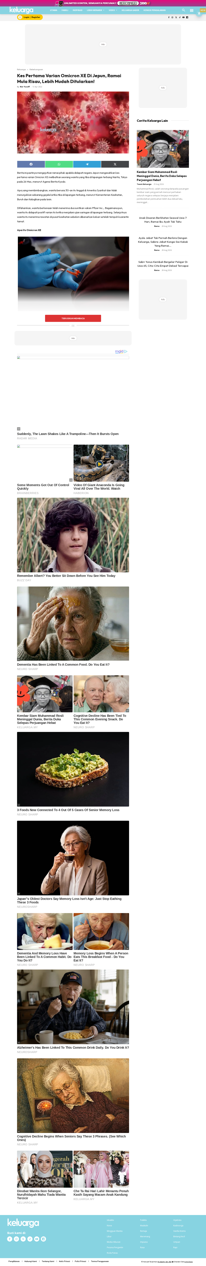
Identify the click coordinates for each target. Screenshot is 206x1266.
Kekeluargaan (36, 69)
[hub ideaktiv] (191, 8)
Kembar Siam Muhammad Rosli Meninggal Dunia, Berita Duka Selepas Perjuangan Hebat (162, 176)
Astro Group (188, 1262)
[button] (183, 10)
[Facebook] (169, 17)
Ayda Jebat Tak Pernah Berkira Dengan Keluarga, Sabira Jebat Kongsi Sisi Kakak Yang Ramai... (163, 241)
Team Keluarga (144, 184)
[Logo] (21, 10)
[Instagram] (172, 17)
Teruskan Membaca (73, 318)
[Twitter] (176, 17)
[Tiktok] (180, 17)
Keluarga (21, 69)
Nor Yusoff (25, 86)
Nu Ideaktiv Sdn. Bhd (164, 1262)
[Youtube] (183, 17)
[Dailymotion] (187, 17)
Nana (156, 226)
